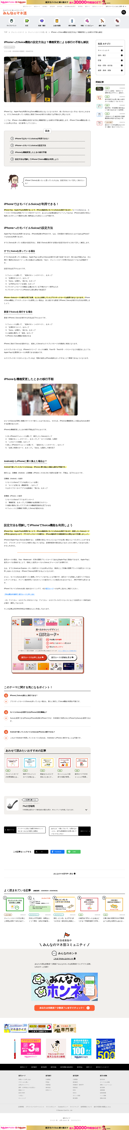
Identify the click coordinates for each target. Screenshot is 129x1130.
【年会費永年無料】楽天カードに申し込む (19, 594)
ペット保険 (103, 1095)
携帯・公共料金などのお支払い (27, 1087)
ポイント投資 (76, 1095)
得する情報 (72, 25)
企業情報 (21, 1107)
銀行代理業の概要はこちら (102, 1107)
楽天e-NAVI (22, 1093)
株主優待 (75, 1098)
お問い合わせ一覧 (64, 1120)
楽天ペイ (87, 6)
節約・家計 (102, 55)
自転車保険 (103, 1093)
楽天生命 (59, 6)
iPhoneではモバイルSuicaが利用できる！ (32, 139)
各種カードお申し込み (25, 1079)
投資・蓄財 (41, 25)
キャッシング (22, 1098)
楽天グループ (27, 6)
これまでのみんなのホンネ (63, 958)
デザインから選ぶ (23, 1082)
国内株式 (75, 1082)
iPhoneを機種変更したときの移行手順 (31, 152)
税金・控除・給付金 (105, 65)
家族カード (22, 1090)
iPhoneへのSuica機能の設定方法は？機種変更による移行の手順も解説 (76, 32)
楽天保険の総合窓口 (70, 6)
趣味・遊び (102, 25)
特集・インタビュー (87, 25)
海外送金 (48, 1087)
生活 (26, 25)
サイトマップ (74, 1107)
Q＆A (117, 25)
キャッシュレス (103, 50)
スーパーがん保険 (105, 1082)
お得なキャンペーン (24, 1084)
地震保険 (102, 1090)
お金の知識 (56, 25)
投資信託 (75, 1087)
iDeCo (74, 1093)
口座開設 (48, 1079)
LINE (74, 852)
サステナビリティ (76, 1120)
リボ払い (21, 1095)
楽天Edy (80, 6)
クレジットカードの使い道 (37, 32)
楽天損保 (102, 1087)
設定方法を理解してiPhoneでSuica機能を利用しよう (37, 159)
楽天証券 (52, 6)
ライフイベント (12, 25)
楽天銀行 (45, 6)
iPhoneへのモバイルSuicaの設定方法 (30, 145)
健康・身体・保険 (104, 70)
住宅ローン (49, 1090)
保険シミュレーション (106, 1084)
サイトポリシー (51, 1107)
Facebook (58, 852)
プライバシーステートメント (35, 1107)
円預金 (47, 1082)
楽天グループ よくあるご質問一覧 (115, 6)
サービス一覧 (53, 1120)
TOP (5, 32)
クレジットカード (17, 32)
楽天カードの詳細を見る (61, 657)
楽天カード (37, 6)
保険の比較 (103, 1098)
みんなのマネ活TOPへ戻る (63, 874)
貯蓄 (99, 60)
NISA (74, 1090)
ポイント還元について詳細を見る (67, 650)
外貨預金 (48, 1084)
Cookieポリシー (63, 1107)
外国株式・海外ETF (78, 1084)
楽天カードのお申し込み (31, 657)
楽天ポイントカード (97, 6)
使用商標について (86, 1107)
